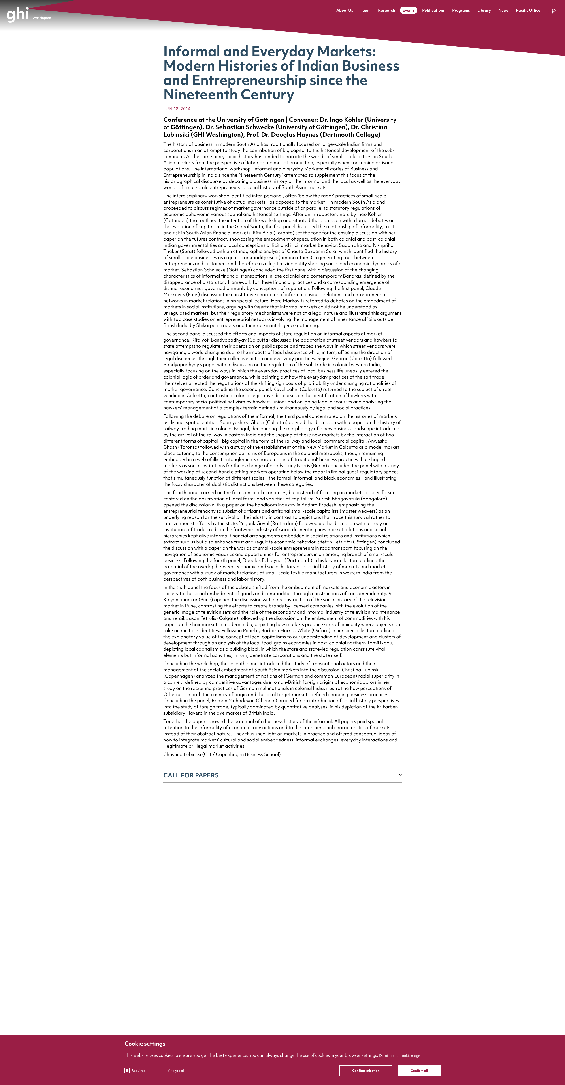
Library (484, 10)
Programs (461, 10)
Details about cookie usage (399, 1055)
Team (366, 10)
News (503, 10)
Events (409, 10)
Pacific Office (528, 10)
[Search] (553, 12)
